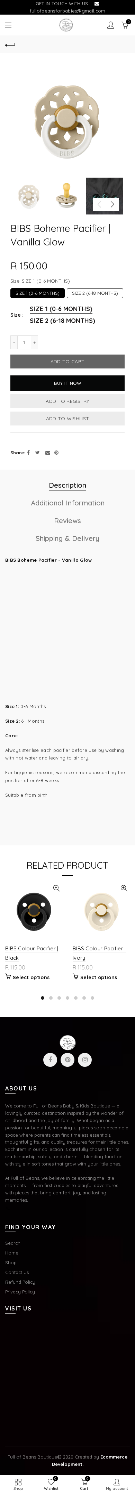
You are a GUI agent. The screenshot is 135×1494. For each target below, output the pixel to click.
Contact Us (17, 1272)
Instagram (85, 1060)
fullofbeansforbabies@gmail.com (68, 11)
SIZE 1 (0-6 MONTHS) (38, 292)
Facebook (50, 1060)
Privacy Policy (20, 1291)
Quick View (56, 888)
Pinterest (67, 1060)
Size (15, 315)
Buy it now (67, 383)
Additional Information (68, 502)
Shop (11, 1262)
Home (11, 1253)
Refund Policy (20, 1282)
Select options (31, 977)
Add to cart (67, 361)
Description (67, 485)
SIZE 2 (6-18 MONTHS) (95, 292)
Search (12, 1243)
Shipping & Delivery (67, 538)
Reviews (67, 520)
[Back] (10, 44)
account (111, 25)
